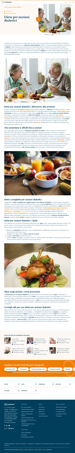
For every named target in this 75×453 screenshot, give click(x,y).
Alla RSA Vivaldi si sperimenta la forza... (40, 340)
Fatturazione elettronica (48, 443)
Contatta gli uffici (60, 411)
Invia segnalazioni (60, 409)
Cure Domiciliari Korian (27, 417)
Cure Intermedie (43, 416)
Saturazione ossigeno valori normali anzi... (63, 349)
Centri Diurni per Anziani (27, 409)
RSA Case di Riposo (26, 407)
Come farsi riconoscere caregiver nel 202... (18, 340)
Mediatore (30, 443)
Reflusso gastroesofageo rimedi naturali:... (41, 350)
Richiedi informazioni (61, 407)
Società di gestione (9, 443)
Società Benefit (26, 432)
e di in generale (16, 211)
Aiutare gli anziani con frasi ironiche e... (63, 340)
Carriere (59, 416)
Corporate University (28, 437)
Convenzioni (42, 413)
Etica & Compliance (21, 443)
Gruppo (24, 434)
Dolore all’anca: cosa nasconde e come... (18, 349)
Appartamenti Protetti (27, 411)
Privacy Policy (60, 443)
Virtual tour (41, 407)
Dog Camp (42, 409)
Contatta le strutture (61, 413)
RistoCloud (41, 411)
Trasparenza (38, 443)
